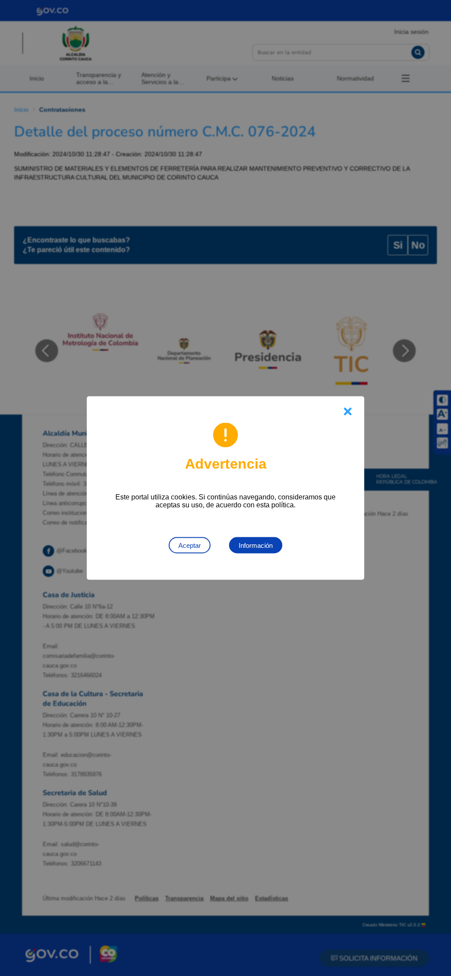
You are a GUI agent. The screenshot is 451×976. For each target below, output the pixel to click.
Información (256, 545)
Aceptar (189, 545)
